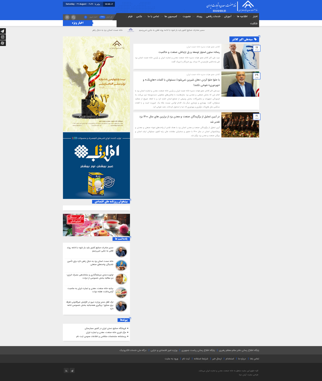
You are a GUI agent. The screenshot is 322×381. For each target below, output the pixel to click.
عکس (139, 16)
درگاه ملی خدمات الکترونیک (132, 350)
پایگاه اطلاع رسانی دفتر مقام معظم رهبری (239, 350)
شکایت (253, 23)
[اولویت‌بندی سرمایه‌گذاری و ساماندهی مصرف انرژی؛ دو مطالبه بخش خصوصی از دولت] (96, 279)
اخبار (255, 16)
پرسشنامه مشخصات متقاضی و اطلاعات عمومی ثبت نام (101, 336)
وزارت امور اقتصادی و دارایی (164, 350)
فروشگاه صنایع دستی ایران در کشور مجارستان (105, 328)
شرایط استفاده (201, 359)
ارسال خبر (217, 359)
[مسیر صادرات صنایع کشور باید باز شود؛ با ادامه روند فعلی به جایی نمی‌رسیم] (96, 252)
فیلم (130, 16)
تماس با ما (153, 16)
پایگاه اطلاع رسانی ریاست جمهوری (198, 350)
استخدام (230, 359)
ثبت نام (186, 359)
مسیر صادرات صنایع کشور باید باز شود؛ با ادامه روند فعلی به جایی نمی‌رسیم (189, 30)
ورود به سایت (171, 359)
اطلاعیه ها (242, 16)
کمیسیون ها (171, 16)
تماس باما (254, 359)
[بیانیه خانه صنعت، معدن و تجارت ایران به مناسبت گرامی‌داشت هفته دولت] (96, 292)
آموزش (227, 16)
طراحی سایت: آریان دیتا (248, 374)
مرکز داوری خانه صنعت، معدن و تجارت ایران (106, 332)
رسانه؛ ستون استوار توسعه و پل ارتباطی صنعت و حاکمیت (189, 52)
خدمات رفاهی (213, 16)
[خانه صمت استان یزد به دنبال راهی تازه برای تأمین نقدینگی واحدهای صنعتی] (96, 265)
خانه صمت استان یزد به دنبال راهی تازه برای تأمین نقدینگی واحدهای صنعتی (106, 30)
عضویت (187, 16)
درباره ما (242, 359)
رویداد (199, 16)
